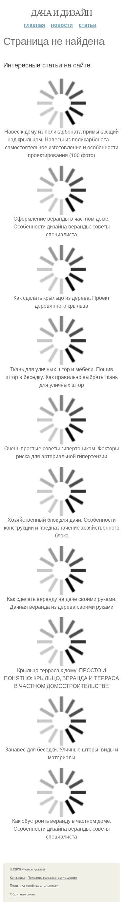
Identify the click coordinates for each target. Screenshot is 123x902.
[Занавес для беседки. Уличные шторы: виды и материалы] (61, 741)
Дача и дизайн (61, 12)
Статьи (87, 24)
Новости (62, 24)
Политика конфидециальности (34, 885)
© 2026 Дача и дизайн (27, 869)
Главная (34, 24)
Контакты (17, 877)
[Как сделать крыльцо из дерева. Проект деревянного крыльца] (61, 290)
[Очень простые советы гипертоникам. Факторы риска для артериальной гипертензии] (61, 440)
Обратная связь (22, 894)
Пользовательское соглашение (52, 877)
